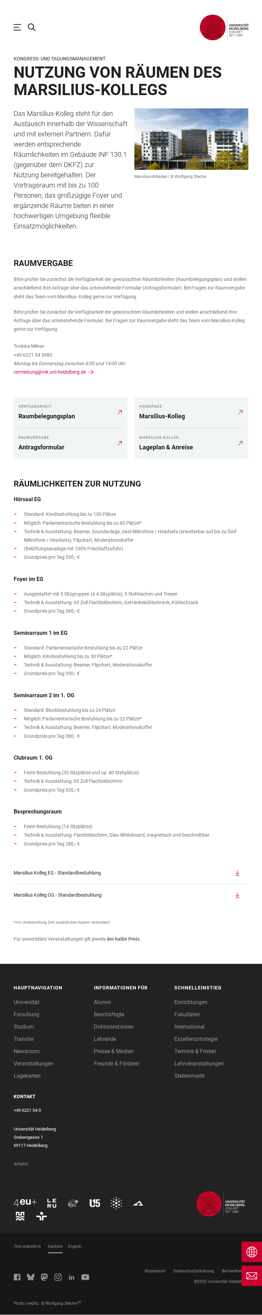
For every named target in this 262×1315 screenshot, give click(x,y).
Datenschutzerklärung (193, 1271)
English (75, 1246)
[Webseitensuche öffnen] (35, 27)
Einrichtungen (190, 1002)
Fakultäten (187, 1014)
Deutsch (55, 1246)
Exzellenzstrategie (196, 1039)
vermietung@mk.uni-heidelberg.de (50, 372)
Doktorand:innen (114, 1026)
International (189, 1026)
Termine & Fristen (195, 1051)
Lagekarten (27, 1076)
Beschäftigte (109, 1014)
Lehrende (105, 1039)
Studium (24, 1026)
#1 (80, 1302)
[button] (50, 987)
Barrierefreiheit (235, 1271)
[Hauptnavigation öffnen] (21, 27)
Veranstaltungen (33, 1063)
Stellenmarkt (189, 1076)
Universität (26, 1002)
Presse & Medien (114, 1051)
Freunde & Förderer (116, 1063)
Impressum (155, 1271)
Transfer (24, 1039)
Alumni (102, 1002)
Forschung (26, 1014)
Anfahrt (21, 1163)
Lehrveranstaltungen (199, 1063)
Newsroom (27, 1051)
